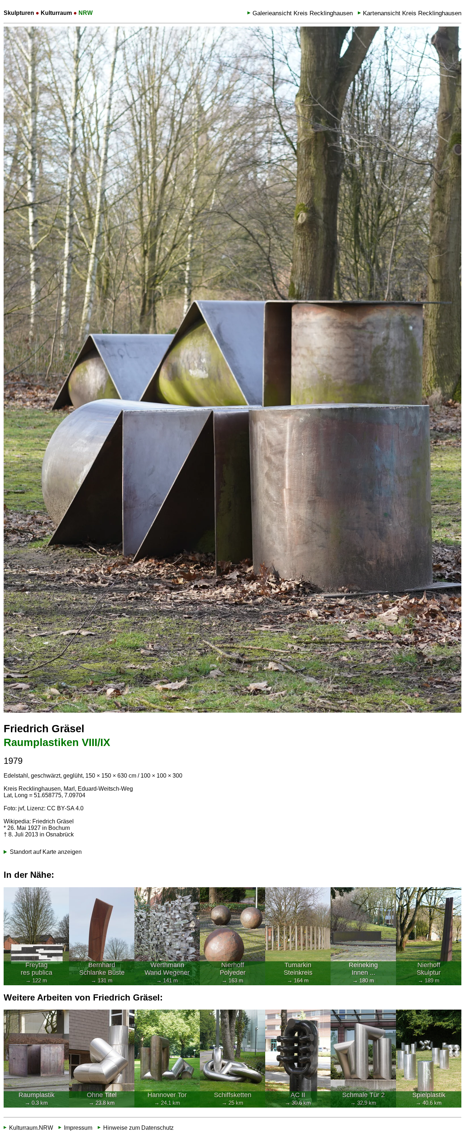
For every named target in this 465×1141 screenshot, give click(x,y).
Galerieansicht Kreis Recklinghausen (302, 13)
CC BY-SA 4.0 (65, 808)
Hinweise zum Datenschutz (138, 1128)
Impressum (78, 1128)
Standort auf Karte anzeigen (46, 852)
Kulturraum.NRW (31, 1128)
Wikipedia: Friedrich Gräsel (39, 821)
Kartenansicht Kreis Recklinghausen (412, 13)
